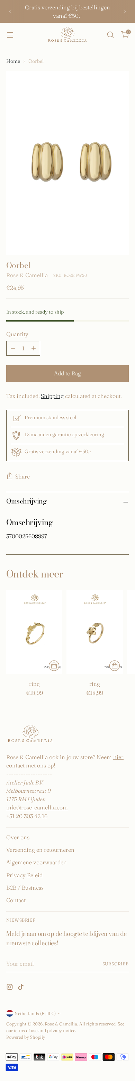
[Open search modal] (110, 34)
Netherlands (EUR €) (35, 1013)
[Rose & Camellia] (67, 35)
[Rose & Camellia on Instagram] (10, 987)
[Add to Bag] (54, 665)
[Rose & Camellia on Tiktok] (21, 987)
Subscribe (115, 963)
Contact (16, 900)
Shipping (52, 395)
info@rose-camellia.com (37, 807)
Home (13, 61)
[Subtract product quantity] (13, 348)
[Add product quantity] (33, 348)
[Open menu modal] (10, 34)
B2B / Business (25, 887)
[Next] (124, 11)
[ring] (34, 632)
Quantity (17, 334)
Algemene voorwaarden (36, 862)
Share (22, 476)
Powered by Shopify (25, 1037)
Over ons (17, 837)
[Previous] (10, 11)
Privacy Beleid (24, 875)
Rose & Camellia (27, 275)
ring (34, 683)
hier (118, 757)
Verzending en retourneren (40, 849)
